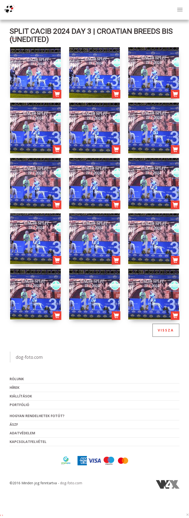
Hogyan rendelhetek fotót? (37, 415)
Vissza (166, 330)
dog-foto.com (29, 357)
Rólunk (17, 379)
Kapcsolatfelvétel (28, 441)
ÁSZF (14, 424)
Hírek (14, 387)
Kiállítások (21, 396)
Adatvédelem (22, 433)
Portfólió (19, 404)
